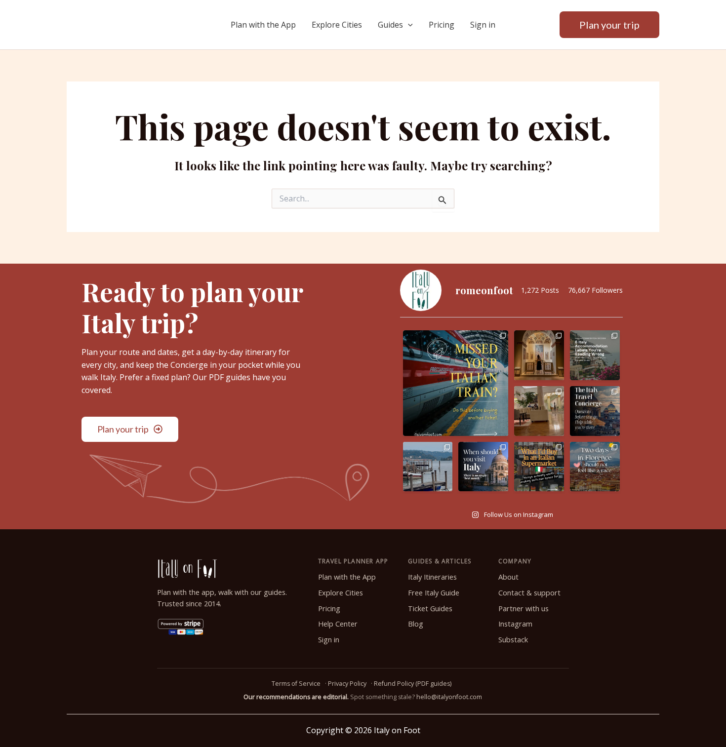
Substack (513, 639)
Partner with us (523, 608)
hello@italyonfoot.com (449, 697)
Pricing (441, 24)
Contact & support (529, 592)
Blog (415, 624)
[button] (408, 24)
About (508, 577)
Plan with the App (263, 24)
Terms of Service (296, 683)
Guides (390, 24)
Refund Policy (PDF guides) (412, 683)
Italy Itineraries (432, 577)
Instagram (515, 624)
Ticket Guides (430, 608)
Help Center (338, 624)
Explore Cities (337, 24)
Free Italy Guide (433, 592)
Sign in (482, 24)
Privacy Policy (347, 683)
